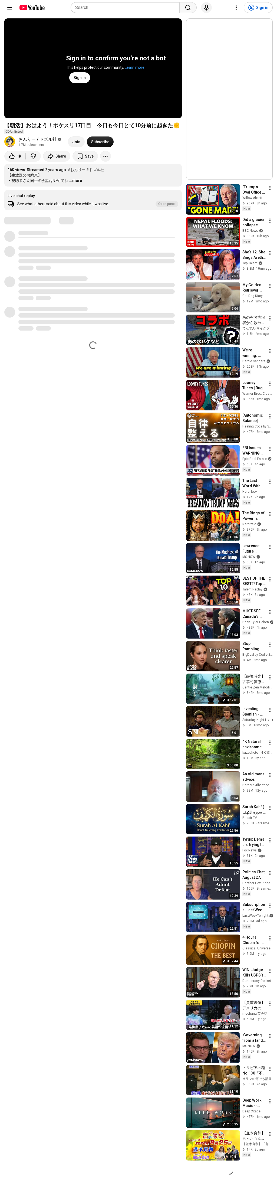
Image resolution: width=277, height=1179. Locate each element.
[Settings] (236, 7)
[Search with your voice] (206, 7)
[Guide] (9, 7)
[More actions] (105, 156)
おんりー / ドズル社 (37, 139)
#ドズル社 (95, 170)
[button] (93, 200)
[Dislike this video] (33, 156)
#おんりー (76, 170)
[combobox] (126, 7)
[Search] (188, 7)
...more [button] (75, 180)
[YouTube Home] (31, 7)
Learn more (134, 67)
